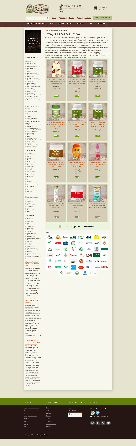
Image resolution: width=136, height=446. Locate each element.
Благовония (100, 23)
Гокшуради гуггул (31, 193)
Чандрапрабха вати (31, 183)
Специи (61, 23)
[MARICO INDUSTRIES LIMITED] (65, 245)
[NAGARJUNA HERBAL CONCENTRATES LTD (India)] (96, 239)
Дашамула (29, 159)
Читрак (28, 251)
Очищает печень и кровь (32, 79)
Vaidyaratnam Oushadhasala (33, 129)
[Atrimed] (73, 257)
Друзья (79, 18)
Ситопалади (30, 188)
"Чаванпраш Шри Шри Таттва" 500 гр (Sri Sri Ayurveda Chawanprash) (77, 164)
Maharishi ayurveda (31, 144)
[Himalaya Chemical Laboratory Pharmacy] (104, 263)
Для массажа (30, 93)
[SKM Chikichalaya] (96, 269)
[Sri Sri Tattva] (89, 239)
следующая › (76, 227)
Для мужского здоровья (32, 99)
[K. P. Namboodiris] (73, 245)
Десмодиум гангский (31, 253)
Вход (96, 18)
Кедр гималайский (31, 248)
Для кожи (29, 64)
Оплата (71, 18)
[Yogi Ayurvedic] (58, 269)
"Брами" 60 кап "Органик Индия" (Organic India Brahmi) (32, 300)
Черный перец (30, 228)
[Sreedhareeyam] (92, 275)
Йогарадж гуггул (31, 171)
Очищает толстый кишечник (33, 94)
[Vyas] (81, 263)
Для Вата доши (30, 83)
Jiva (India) (29, 143)
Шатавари (29, 158)
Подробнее (29, 50)
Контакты (88, 18)
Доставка (62, 18)
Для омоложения (31, 73)
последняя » (89, 227)
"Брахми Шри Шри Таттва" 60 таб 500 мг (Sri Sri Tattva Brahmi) (77, 124)
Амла (28, 169)
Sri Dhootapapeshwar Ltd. (32, 128)
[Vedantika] (104, 239)
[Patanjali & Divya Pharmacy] (81, 257)
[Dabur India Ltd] (65, 251)
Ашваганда (29, 154)
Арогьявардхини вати (32, 184)
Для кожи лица (30, 91)
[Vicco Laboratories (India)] (81, 245)
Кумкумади (29, 181)
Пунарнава (29, 246)
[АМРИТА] (89, 257)
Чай (90, 23)
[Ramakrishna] (85, 275)
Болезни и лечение (51, 424)
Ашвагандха (29, 236)
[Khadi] (73, 251)
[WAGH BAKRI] (81, 269)
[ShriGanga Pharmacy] (104, 257)
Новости (48, 416)
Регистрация (105, 18)
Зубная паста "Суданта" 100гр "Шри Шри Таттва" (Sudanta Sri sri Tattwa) (56, 205)
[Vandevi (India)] (96, 251)
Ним (28, 163)
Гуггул (28, 234)
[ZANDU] (96, 263)
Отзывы (26, 426)
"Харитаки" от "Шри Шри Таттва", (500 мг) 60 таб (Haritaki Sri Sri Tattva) (97, 124)
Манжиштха (29, 258)
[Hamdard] (73, 263)
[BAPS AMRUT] (50, 257)
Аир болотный (30, 233)
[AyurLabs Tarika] (58, 251)
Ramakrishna (30, 126)
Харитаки (29, 218)
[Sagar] (77, 275)
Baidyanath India (30, 134)
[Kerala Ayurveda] (69, 275)
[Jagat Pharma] (89, 245)
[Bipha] (89, 269)
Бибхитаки (29, 241)
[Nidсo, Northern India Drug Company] (73, 239)
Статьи (48, 418)
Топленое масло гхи (31, 249)
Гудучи (29, 164)
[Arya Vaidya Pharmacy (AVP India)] (58, 239)
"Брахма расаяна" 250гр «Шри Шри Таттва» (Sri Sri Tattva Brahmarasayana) (56, 164)
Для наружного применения (33, 86)
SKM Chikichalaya (31, 146)
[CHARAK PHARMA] (89, 251)
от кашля (29, 81)
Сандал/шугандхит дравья (33, 238)
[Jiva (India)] (96, 257)
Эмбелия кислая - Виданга (33, 256)
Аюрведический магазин (43, 434)
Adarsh (28, 114)
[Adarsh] (58, 257)
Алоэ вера (29, 189)
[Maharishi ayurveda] (61, 275)
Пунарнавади (30, 166)
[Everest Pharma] (65, 239)
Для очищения (30, 68)
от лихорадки (30, 89)
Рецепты (48, 421)
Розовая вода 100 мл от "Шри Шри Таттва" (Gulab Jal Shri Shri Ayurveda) (97, 164)
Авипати (29, 176)
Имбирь (29, 221)
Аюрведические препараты (36, 23)
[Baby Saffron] (50, 269)
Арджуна (29, 178)
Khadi (28, 116)
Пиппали (29, 219)
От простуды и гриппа (32, 74)
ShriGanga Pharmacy (31, 131)
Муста (28, 243)
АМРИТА (29, 136)
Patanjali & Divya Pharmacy (33, 139)
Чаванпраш (29, 174)
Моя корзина (103, 7)
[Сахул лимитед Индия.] (104, 245)
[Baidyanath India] (58, 245)
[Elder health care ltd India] (50, 251)
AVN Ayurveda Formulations (33, 124)
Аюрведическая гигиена (30, 416)
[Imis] (65, 263)
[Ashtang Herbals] (65, 257)
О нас (54, 18)
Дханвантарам (30, 161)
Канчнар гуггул (30, 179)
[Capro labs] (58, 263)
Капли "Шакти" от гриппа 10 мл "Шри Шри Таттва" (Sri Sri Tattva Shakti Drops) (56, 81)
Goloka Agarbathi (31, 138)
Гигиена (70, 23)
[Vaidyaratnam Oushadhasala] (81, 251)
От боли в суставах (31, 78)
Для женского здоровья (32, 66)
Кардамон (29, 226)
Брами (28, 156)
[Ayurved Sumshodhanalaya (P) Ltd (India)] (73, 269)
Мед (28, 244)
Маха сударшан (30, 186)
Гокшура (29, 231)
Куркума (29, 173)
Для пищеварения (31, 63)
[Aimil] (104, 269)
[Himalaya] (104, 251)
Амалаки (29, 168)
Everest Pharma (30, 133)
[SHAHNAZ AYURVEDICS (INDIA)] (89, 263)
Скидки (26, 424)
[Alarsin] (96, 245)
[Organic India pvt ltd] (50, 245)
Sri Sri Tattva (30, 141)
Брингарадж (29, 191)
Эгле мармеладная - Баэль (32, 254)
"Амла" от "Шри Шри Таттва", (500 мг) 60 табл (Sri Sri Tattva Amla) (97, 81)
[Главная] (38, 9)
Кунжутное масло (31, 239)
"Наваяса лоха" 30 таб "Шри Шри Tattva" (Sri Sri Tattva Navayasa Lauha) (77, 205)
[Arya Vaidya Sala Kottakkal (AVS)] (50, 239)
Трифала (29, 153)
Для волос (29, 76)
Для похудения (30, 84)
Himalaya (29, 109)
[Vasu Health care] (65, 269)
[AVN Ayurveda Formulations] (50, 263)
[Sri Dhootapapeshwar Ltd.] (81, 239)
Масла (52, 23)
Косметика (81, 23)
